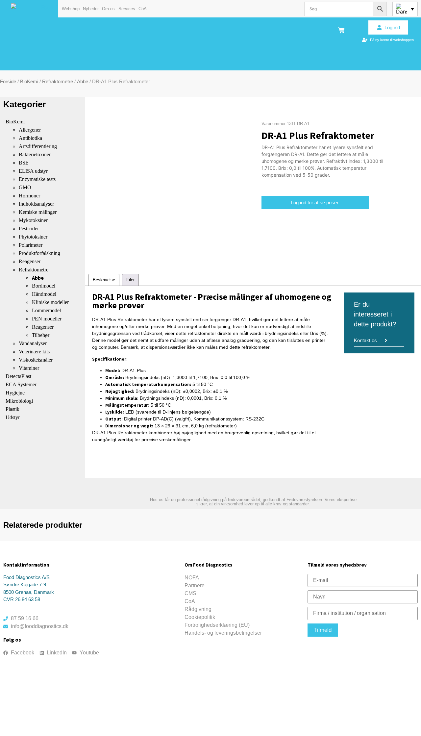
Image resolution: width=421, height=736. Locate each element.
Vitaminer (29, 368)
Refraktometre (57, 81)
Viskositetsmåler (36, 360)
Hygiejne (15, 392)
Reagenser (29, 261)
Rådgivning (198, 609)
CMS (190, 593)
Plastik (12, 409)
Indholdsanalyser (36, 204)
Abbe (82, 81)
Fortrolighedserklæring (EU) (217, 625)
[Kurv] (341, 30)
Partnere (195, 585)
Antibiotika (30, 138)
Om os (108, 8)
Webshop (71, 8)
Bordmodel (43, 286)
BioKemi (29, 81)
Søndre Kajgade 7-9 (24, 584)
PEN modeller (47, 318)
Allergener (30, 130)
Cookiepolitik (200, 617)
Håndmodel (44, 294)
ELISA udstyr (33, 171)
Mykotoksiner (33, 220)
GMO (25, 187)
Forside (8, 81)
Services (126, 8)
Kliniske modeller (50, 302)
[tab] (103, 280)
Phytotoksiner (33, 237)
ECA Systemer (21, 384)
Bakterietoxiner (35, 154)
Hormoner (29, 195)
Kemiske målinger (38, 212)
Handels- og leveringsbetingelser (223, 633)
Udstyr (13, 417)
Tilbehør (40, 335)
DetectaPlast (18, 376)
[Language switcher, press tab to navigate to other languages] (405, 9)
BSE (24, 162)
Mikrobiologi (19, 401)
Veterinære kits (34, 351)
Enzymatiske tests (37, 179)
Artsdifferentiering (38, 146)
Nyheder (91, 8)
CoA (142, 8)
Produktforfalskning (39, 253)
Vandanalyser (33, 343)
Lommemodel (46, 310)
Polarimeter (30, 245)
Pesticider (29, 228)
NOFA (192, 577)
